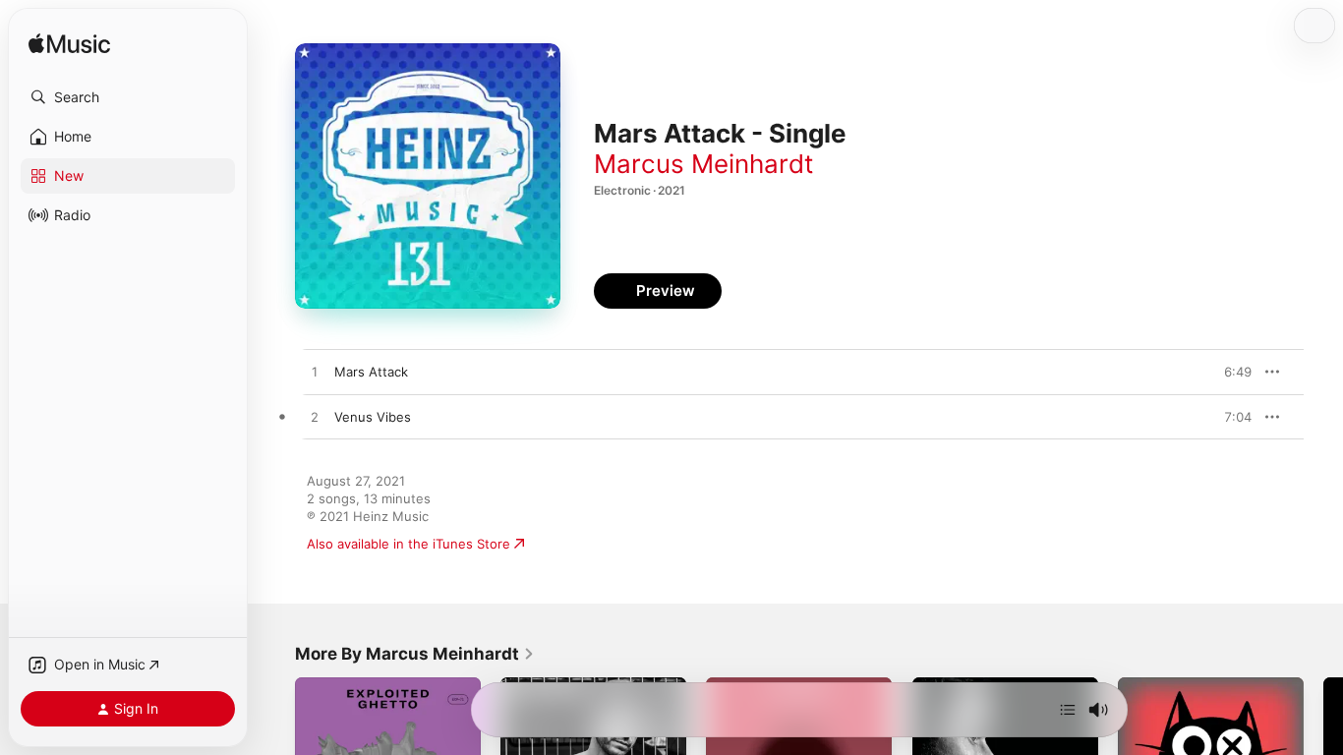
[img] (69, 44)
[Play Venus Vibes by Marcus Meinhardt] (314, 418)
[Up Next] (1068, 710)
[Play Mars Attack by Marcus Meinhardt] (314, 372)
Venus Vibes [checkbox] (372, 417)
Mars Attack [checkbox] (371, 371)
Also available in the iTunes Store (408, 544)
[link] (415, 654)
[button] (128, 97)
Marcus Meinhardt (703, 163)
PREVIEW (1230, 372)
